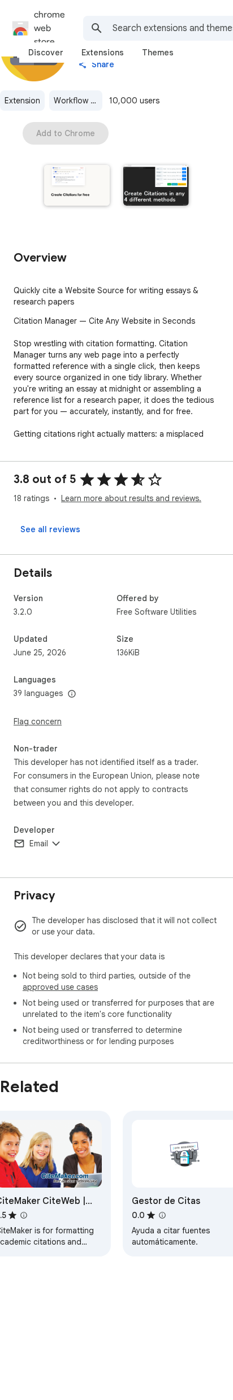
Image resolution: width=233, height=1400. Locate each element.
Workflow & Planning (78, 100)
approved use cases (60, 987)
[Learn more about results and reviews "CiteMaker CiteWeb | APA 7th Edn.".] (23, 1215)
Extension (22, 100)
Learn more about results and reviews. (131, 498)
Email (38, 843)
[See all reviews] (50, 529)
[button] (77, 186)
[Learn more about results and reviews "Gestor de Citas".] (162, 1215)
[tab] (45, 52)
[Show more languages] (72, 694)
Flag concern (38, 721)
